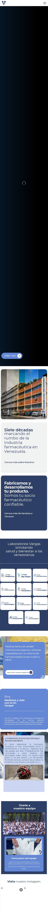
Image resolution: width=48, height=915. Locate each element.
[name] (4, 3)
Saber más (10, 355)
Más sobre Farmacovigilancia (18, 672)
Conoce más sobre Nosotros (19, 462)
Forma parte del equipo (24, 858)
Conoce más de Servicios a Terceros (18, 515)
